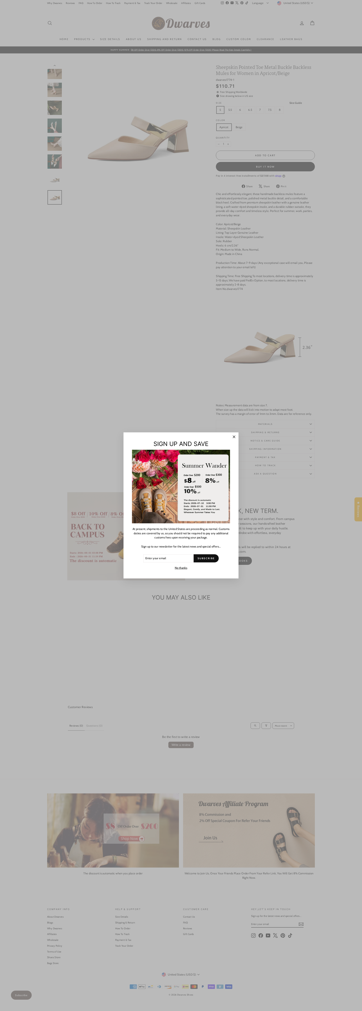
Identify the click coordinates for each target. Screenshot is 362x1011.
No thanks (181, 568)
